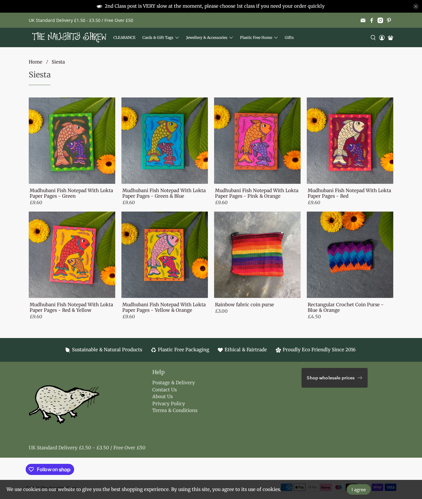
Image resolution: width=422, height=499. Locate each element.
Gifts (289, 37)
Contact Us (164, 390)
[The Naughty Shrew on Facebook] (371, 20)
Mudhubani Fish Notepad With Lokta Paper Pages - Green (71, 193)
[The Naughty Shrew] (69, 37)
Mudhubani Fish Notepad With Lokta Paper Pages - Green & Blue (164, 193)
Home (35, 62)
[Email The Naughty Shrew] (363, 20)
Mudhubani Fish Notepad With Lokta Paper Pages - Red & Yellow (71, 307)
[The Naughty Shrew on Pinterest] (389, 20)
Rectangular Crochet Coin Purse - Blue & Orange (346, 307)
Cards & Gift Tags (157, 37)
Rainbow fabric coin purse (244, 304)
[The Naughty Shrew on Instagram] (380, 20)
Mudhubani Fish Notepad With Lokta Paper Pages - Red (349, 193)
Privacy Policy (168, 403)
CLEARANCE (124, 37)
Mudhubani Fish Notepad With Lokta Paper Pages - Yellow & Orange (164, 307)
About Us (162, 396)
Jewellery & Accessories (206, 37)
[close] (416, 6)
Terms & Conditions (174, 410)
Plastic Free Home (256, 37)
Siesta (58, 62)
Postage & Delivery (173, 383)
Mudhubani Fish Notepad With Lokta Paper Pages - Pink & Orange (256, 193)
